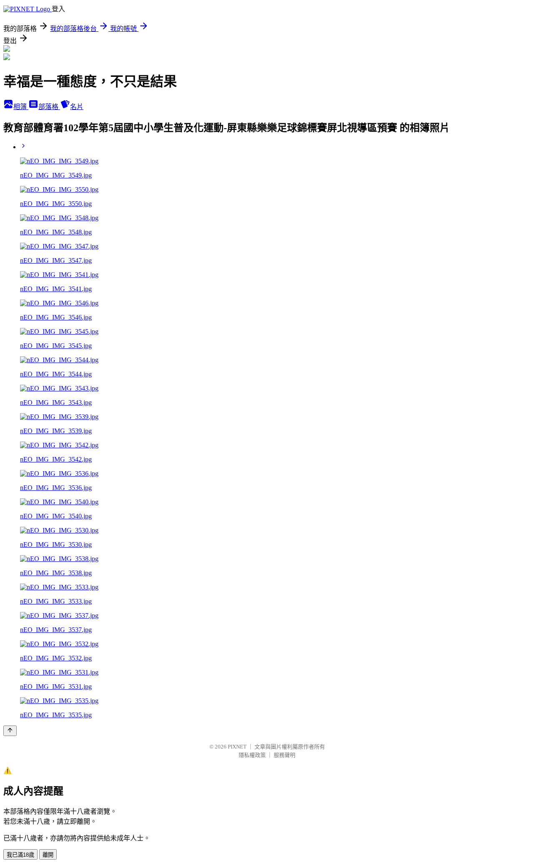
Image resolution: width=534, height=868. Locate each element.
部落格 (49, 106)
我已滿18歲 (20, 855)
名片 (76, 106)
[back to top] (10, 731)
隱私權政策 (252, 755)
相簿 (20, 106)
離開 (48, 855)
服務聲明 (284, 755)
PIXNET (237, 747)
